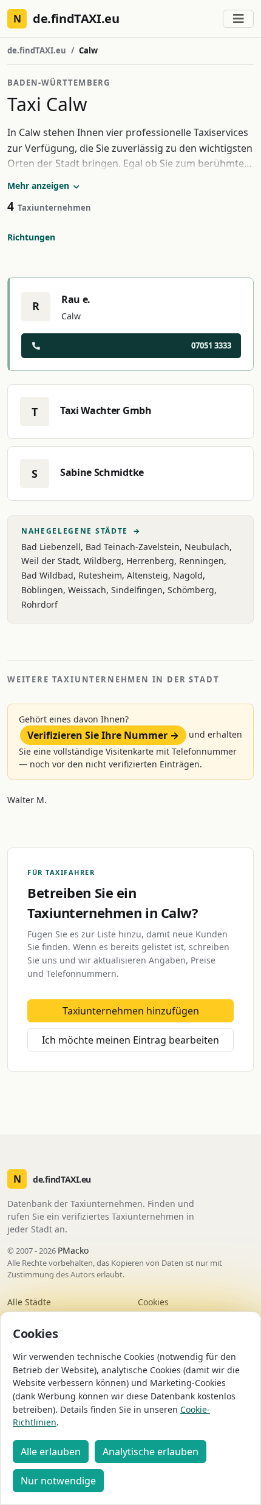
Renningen (201, 560)
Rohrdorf (39, 604)
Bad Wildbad (47, 575)
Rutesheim (100, 575)
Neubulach (207, 546)
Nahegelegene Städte (81, 531)
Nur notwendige (58, 1480)
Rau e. (75, 299)
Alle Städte (29, 1302)
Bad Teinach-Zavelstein (133, 546)
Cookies (153, 1302)
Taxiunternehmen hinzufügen (131, 1010)
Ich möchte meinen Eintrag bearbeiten (130, 1040)
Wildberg (102, 560)
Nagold (188, 575)
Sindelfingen (137, 590)
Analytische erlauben (150, 1451)
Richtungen (31, 237)
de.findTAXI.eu (36, 50)
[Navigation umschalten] (238, 19)
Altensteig (147, 575)
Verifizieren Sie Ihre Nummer (103, 735)
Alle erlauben (51, 1451)
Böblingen (42, 590)
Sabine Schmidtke (102, 472)
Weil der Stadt (50, 560)
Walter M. (27, 800)
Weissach (87, 590)
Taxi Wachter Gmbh (106, 410)
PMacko (73, 1250)
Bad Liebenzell (51, 546)
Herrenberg (150, 560)
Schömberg (191, 590)
